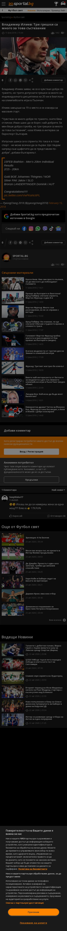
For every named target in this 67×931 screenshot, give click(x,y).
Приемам (33, 912)
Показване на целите (33, 922)
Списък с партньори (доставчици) (25, 902)
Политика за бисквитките (32, 868)
